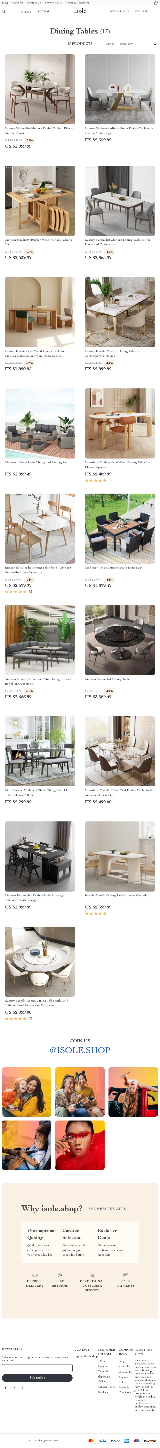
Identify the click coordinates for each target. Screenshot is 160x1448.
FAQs (101, 1361)
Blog (5, 3)
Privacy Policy (53, 3)
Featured (141, 12)
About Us (17, 3)
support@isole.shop (86, 1356)
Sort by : (111, 44)
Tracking (103, 1392)
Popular (44, 12)
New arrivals (119, 12)
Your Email (12, 1368)
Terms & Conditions (77, 3)
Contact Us (34, 3)
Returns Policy (106, 1387)
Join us (80, 1041)
